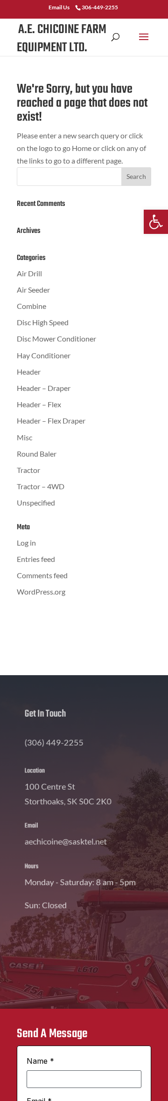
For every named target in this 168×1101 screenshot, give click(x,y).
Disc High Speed (43, 322)
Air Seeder (33, 289)
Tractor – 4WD (40, 486)
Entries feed (36, 558)
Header (29, 371)
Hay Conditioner (43, 355)
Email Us (59, 7)
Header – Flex (39, 404)
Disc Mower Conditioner (56, 338)
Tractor (28, 469)
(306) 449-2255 (50, 729)
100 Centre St (45, 773)
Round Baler (36, 453)
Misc (24, 437)
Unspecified (36, 502)
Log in (26, 542)
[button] (156, 222)
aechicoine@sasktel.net (63, 828)
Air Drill (29, 273)
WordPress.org (41, 591)
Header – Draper (43, 387)
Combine (31, 305)
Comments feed (42, 575)
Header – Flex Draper (51, 420)
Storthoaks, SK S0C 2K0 (66, 789)
